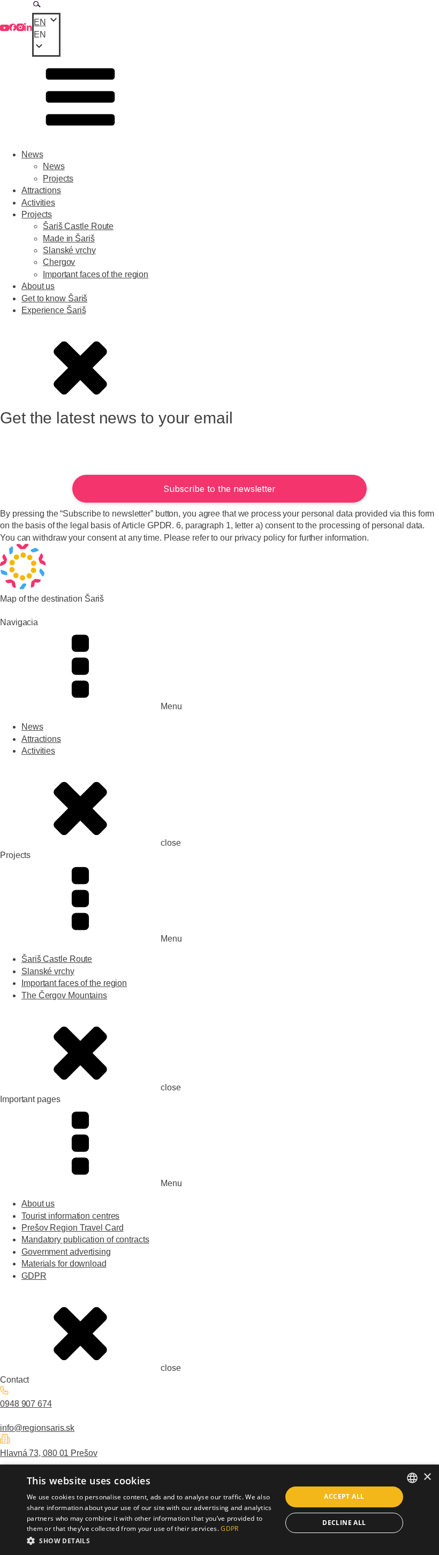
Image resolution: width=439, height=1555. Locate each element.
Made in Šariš (69, 238)
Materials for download (64, 1263)
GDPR (34, 1275)
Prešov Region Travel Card (72, 1227)
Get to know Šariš (54, 298)
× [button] (427, 1477)
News (32, 154)
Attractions (41, 190)
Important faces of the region (95, 274)
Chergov (59, 262)
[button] (46, 35)
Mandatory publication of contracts (85, 1239)
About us (38, 286)
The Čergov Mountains (64, 995)
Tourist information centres (70, 1215)
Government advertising (66, 1251)
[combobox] (412, 1478)
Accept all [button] (344, 1496)
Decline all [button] (344, 1522)
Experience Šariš (53, 310)
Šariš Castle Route (78, 226)
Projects (58, 178)
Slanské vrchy (69, 250)
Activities (38, 202)
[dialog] (219, 1510)
